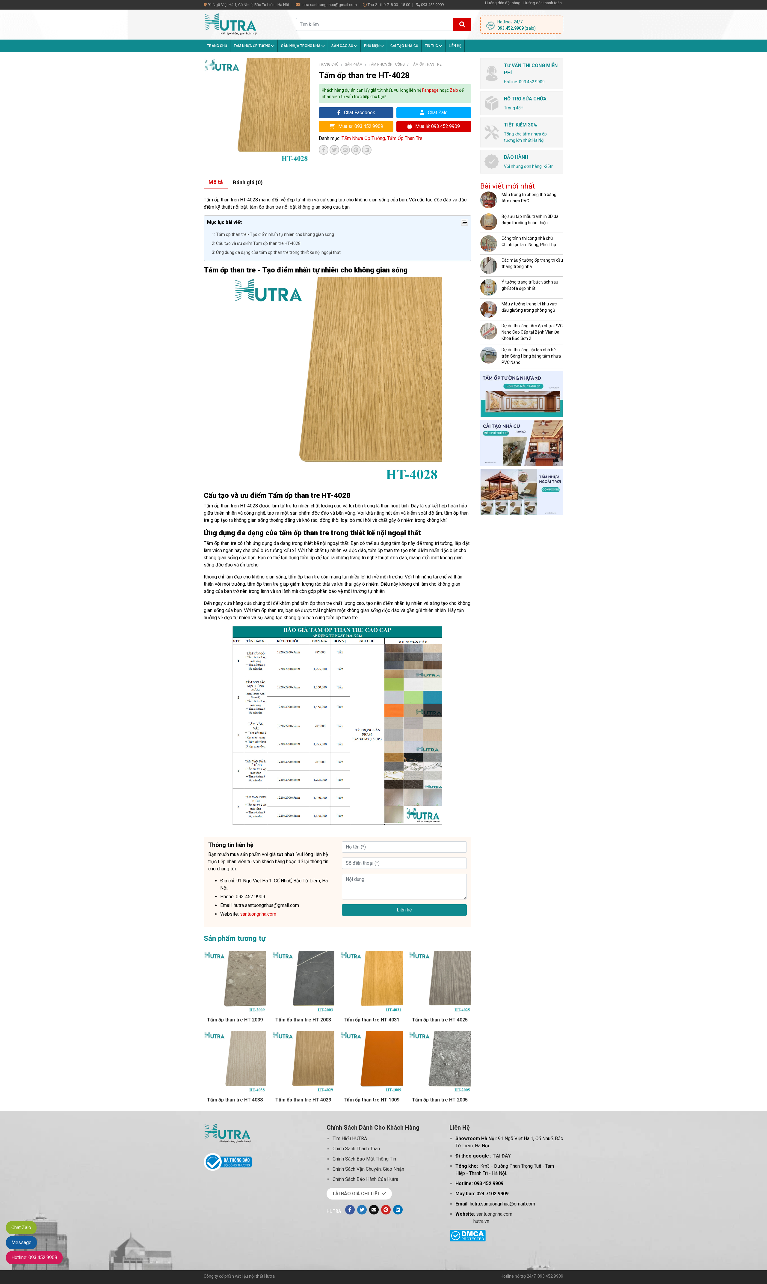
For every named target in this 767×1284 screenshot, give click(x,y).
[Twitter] (362, 1209)
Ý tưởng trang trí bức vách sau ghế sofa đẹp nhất (530, 285)
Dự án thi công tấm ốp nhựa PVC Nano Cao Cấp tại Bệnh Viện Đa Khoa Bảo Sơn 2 (532, 332)
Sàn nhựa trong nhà (301, 46)
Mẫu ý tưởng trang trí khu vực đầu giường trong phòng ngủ (529, 307)
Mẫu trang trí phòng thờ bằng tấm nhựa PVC (529, 197)
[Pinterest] (386, 1209)
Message (21, 1242)
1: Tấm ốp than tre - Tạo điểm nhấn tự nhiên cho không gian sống (273, 234)
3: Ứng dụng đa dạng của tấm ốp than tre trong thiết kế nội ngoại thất (276, 252)
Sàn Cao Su (342, 46)
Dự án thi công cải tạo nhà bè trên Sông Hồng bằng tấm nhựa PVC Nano (531, 356)
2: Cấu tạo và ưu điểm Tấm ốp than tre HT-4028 (256, 243)
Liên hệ (455, 46)
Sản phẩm (354, 64)
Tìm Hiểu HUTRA (350, 1138)
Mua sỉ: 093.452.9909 (360, 126)
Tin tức (432, 46)
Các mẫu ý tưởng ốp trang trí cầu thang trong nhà (532, 263)
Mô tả (216, 182)
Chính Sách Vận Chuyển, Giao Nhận (368, 1169)
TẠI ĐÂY (502, 1156)
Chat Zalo (437, 112)
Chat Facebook (359, 112)
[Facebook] (350, 1209)
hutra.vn (481, 1221)
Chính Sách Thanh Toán (356, 1149)
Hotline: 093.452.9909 (34, 1257)
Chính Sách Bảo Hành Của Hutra (365, 1179)
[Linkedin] (398, 1209)
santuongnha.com (494, 1214)
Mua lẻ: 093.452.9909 (437, 126)
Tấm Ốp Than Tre (426, 64)
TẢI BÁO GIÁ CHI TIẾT (357, 1193)
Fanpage (430, 90)
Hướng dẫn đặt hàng (502, 3)
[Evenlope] (374, 1209)
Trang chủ (217, 46)
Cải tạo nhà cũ (404, 46)
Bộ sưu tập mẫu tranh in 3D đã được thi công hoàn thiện (530, 219)
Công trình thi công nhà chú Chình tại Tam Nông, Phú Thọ (529, 241)
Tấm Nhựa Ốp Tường (252, 46)
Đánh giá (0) (248, 182)
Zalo (454, 90)
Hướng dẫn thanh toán (542, 3)
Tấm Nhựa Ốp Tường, (364, 138)
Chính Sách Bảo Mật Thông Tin (364, 1159)
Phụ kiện (372, 46)
